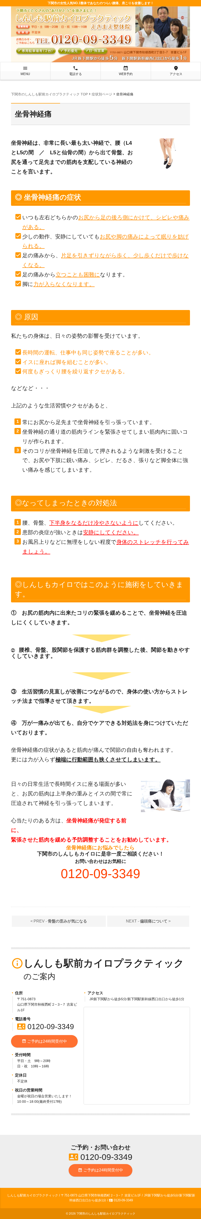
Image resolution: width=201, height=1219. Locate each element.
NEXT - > (148, 921)
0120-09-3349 (45, 1027)
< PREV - (58, 921)
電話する (75, 70)
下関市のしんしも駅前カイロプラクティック (105, 1213)
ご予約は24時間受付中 (44, 1041)
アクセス (176, 70)
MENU (25, 70)
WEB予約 (126, 70)
